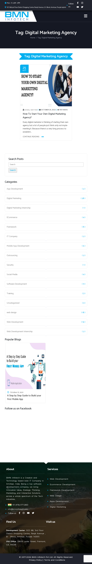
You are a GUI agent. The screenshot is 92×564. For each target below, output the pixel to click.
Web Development (15, 322)
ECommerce (12, 217)
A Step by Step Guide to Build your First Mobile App (24, 397)
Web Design (56, 496)
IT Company (12, 236)
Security (10, 265)
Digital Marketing (14, 198)
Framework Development (62, 490)
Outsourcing (12, 255)
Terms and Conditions (54, 560)
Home (32, 37)
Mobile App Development (18, 246)
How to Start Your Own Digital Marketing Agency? (44, 116)
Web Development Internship (20, 331)
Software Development (17, 284)
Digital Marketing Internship (19, 208)
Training (10, 293)
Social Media (12, 274)
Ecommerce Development (62, 484)
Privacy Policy (35, 560)
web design (12, 312)
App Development (15, 189)
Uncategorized (13, 303)
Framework (11, 227)
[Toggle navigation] (85, 16)
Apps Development (59, 501)
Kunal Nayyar (30, 110)
